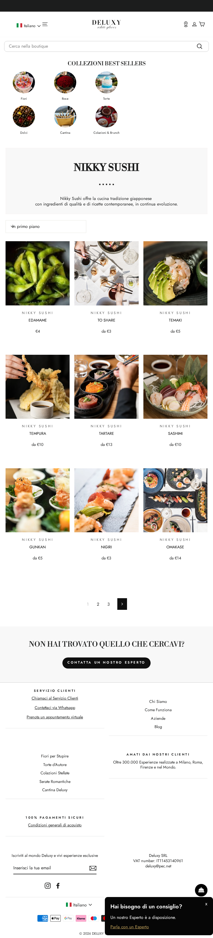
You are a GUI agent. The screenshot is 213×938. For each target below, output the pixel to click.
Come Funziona (158, 710)
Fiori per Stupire (55, 756)
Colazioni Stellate (54, 773)
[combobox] (106, 46)
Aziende (158, 718)
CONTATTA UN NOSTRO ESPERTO (106, 662)
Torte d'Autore (55, 764)
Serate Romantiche (54, 781)
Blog (158, 726)
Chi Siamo (158, 701)
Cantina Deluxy (54, 790)
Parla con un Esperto (129, 927)
